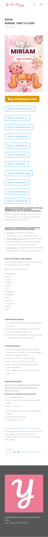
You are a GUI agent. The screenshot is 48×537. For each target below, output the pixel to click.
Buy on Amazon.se (17, 200)
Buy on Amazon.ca (17, 117)
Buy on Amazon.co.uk (19, 127)
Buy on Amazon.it (16, 163)
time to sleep (9, 27)
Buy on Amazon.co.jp (18, 173)
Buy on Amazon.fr (17, 154)
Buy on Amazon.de (17, 136)
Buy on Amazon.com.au (20, 108)
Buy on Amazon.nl (17, 182)
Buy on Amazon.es (17, 145)
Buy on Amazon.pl (17, 191)
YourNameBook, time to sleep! (26, 428)
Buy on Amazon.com (22, 99)
